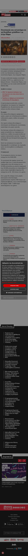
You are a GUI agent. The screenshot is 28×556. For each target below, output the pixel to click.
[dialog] (14, 278)
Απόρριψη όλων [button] (14, 289)
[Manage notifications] (3, 553)
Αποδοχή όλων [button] (14, 285)
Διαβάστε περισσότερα (18, 280)
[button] (14, 282)
